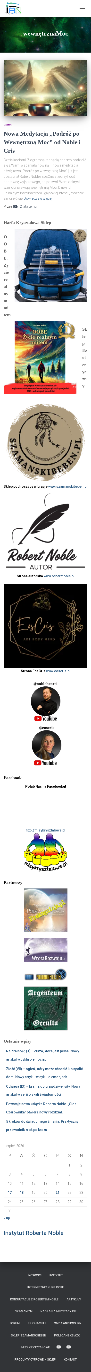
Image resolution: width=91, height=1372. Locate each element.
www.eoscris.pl (58, 671)
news (8, 125)
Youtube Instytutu (68, 1347)
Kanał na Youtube (58, 1347)
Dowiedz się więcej (38, 198)
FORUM (15, 1323)
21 (57, 1193)
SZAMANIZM (24, 1311)
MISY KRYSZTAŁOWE (35, 1347)
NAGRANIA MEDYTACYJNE (58, 1311)
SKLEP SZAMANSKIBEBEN (28, 1335)
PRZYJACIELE (37, 1323)
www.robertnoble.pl (59, 576)
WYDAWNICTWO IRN (67, 1323)
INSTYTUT (56, 1275)
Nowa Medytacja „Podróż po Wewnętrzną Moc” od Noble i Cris (42, 142)
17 (10, 1193)
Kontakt (70, 1359)
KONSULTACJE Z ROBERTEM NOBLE (34, 1299)
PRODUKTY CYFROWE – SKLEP (35, 1359)
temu (28, 206)
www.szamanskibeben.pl (67, 486)
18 (22, 1193)
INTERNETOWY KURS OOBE (45, 1287)
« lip (7, 1218)
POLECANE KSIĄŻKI (67, 1335)
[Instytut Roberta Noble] (14, 8)
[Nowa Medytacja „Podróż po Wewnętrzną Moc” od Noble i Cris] (45, 88)
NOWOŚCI (34, 1275)
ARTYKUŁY (73, 1299)
